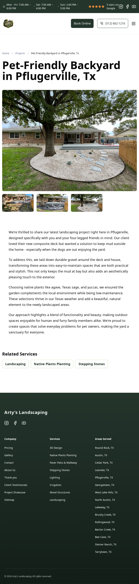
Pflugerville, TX (104, 477)
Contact (9, 462)
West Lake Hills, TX (106, 492)
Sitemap (9, 500)
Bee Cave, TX (102, 537)
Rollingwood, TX (104, 522)
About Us (9, 470)
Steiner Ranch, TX (105, 544)
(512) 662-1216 (115, 23)
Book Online (82, 23)
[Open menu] (133, 23)
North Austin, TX (105, 500)
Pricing (8, 447)
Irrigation (55, 485)
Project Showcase (14, 492)
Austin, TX (101, 455)
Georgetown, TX (104, 485)
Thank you (10, 477)
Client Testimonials (15, 485)
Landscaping (15, 364)
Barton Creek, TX (105, 529)
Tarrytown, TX (103, 552)
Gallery (8, 455)
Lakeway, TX (102, 507)
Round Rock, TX (104, 447)
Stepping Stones (92, 364)
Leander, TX (102, 470)
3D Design (56, 447)
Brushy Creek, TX (105, 514)
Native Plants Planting (52, 364)
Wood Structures (60, 492)
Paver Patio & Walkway (63, 462)
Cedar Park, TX (104, 462)
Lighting (55, 477)
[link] (55, 53)
